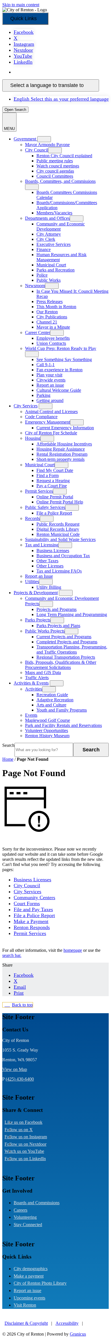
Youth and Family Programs (61, 710)
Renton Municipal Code (58, 534)
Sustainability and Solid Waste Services (60, 539)
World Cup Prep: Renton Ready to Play (60, 348)
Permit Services (39, 491)
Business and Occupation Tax (63, 555)
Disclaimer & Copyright (26, 1323)
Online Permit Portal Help (59, 501)
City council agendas (55, 171)
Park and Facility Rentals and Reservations (63, 725)
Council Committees (54, 176)
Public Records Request (57, 524)
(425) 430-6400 (20, 1079)
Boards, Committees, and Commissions (60, 181)
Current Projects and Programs (63, 636)
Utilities (32, 581)
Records (32, 518)
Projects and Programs (56, 609)
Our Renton (47, 311)
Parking (43, 395)
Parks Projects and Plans (58, 625)
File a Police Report (54, 513)
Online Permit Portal (54, 496)
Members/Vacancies (54, 212)
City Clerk (45, 239)
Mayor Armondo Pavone (47, 144)
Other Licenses (49, 565)
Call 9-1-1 (45, 364)
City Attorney (48, 234)
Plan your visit (49, 374)
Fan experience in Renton (59, 369)
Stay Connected (28, 1224)
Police (42, 275)
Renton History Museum (47, 735)
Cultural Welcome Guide (58, 390)
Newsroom (35, 285)
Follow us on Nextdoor (30, 1144)
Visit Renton (25, 1305)
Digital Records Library (57, 529)
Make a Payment (31, 921)
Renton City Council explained (64, 155)
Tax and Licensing (41, 544)
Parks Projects (37, 619)
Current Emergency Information (65, 427)
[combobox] (50, 85)
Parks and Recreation (55, 270)
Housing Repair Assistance (60, 449)
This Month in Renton (56, 306)
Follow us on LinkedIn (30, 1158)
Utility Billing (48, 587)
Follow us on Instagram (30, 1136)
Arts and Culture (51, 704)
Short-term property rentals (60, 459)
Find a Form (47, 475)
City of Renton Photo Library (40, 1283)
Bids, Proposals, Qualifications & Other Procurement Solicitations (60, 665)
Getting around (49, 400)
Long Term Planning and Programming (71, 614)
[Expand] (44, 139)
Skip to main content (20, 4)
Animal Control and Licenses (51, 411)
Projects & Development (36, 592)
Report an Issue (39, 576)
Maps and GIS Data (43, 672)
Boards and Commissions (36, 1202)
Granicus (78, 1334)
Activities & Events (31, 683)
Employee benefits (53, 338)
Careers (20, 1210)
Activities (33, 689)
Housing (32, 438)
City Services (26, 405)
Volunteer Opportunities (46, 730)
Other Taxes (47, 560)
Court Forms (27, 903)
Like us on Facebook (28, 1122)
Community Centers (34, 897)
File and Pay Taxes (33, 909)
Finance (43, 249)
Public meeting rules (54, 160)
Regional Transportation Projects (65, 657)
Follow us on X (23, 1129)
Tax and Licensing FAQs (59, 571)
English (55, 72)
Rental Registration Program (61, 454)
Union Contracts (51, 343)
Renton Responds (32, 927)
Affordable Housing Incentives (64, 444)
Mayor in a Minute (53, 327)
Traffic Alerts (37, 677)
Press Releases (49, 301)
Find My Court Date (54, 470)
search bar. (11, 955)
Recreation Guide (52, 694)
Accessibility (67, 1323)
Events (31, 715)
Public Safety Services (45, 507)
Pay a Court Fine (51, 485)
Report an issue (50, 385)
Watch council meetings (57, 165)
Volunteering (25, 1217)
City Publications (51, 316)
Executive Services (53, 244)
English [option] (61, 99)
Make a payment (29, 1276)
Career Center (37, 332)
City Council (36, 150)
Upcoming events (29, 1298)
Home (7, 759)
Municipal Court (51, 264)
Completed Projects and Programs (66, 641)
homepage (72, 950)
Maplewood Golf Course (47, 720)
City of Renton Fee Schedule (51, 432)
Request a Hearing (53, 480)
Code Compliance (41, 416)
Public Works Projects (45, 631)
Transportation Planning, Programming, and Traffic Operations (71, 649)
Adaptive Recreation (54, 699)
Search (8, 745)
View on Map (14, 1069)
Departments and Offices (47, 218)
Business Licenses (52, 550)
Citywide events (50, 380)
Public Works (48, 280)
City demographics (31, 1268)
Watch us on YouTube (29, 1151)
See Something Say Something (64, 359)
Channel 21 (46, 322)
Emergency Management (47, 422)
